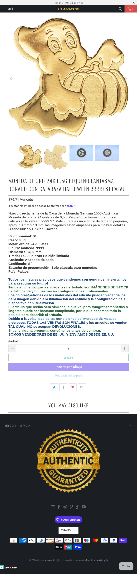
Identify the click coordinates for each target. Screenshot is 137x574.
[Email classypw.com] (52, 507)
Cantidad (12, 341)
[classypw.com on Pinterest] (71, 507)
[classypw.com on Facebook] (59, 507)
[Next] (126, 78)
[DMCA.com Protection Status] (9, 568)
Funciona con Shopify (97, 560)
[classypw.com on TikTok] (77, 507)
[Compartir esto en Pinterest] (72, 387)
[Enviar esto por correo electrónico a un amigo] (82, 387)
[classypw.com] (68, 9)
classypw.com (44, 560)
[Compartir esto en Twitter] (54, 387)
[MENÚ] (1, 9)
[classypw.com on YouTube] (84, 507)
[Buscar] (120, 9)
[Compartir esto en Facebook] (63, 387)
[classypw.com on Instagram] (65, 507)
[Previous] (11, 78)
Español (66, 530)
